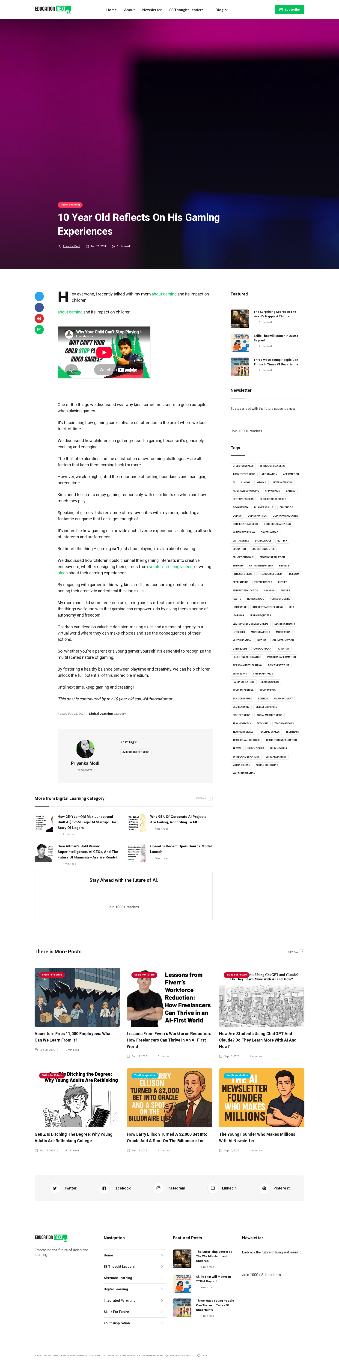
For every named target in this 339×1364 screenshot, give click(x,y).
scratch (156, 566)
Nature (261, 640)
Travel (237, 748)
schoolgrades (242, 698)
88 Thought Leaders (186, 9)
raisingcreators (244, 682)
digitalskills (241, 540)
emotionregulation (272, 557)
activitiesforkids (244, 474)
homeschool (255, 599)
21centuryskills (243, 466)
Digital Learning (70, 204)
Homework (240, 607)
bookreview (240, 507)
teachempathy (242, 723)
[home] (53, 9)
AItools (261, 482)
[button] (222, 10)
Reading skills (270, 682)
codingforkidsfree (285, 516)
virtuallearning (276, 757)
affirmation (269, 474)
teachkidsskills (243, 732)
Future (282, 582)
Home (111, 9)
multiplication (242, 640)
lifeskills (239, 632)
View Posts (85, 770)
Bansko (291, 491)
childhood (286, 507)
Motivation (283, 632)
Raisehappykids (263, 673)
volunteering (241, 765)
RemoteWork (268, 690)
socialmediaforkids (269, 715)
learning (238, 615)
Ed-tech (282, 540)
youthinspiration (244, 773)
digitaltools (263, 540)
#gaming (269, 590)
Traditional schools (246, 740)
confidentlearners (245, 524)
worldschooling (267, 765)
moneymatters (260, 632)
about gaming (164, 294)
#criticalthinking (244, 532)
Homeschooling (280, 599)
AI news (245, 482)
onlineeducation (283, 640)
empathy (238, 565)
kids (291, 607)
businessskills (264, 507)
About (129, 9)
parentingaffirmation (247, 657)
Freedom (293, 574)
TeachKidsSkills (269, 732)
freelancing (240, 582)
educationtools (243, 557)
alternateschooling (246, 491)
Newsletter (152, 9)
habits (237, 599)
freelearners (263, 582)
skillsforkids (241, 715)
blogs (63, 572)
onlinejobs (240, 648)
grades (285, 590)
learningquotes (260, 615)
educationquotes (263, 549)
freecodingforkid (270, 574)
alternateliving (283, 482)
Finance (284, 565)
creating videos (178, 566)
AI (234, 482)
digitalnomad (269, 532)
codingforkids (257, 516)
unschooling (255, 748)
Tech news (292, 732)
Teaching (262, 723)
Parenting (283, 648)
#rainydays (240, 673)
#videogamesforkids (135, 752)
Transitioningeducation (281, 740)
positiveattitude (278, 665)
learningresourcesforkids (250, 624)
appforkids (272, 491)
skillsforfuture (266, 707)
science (263, 698)
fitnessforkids (243, 574)
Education (239, 549)
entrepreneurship (261, 565)
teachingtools (284, 723)
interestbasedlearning (268, 607)
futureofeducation (245, 590)
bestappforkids (243, 499)
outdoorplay (262, 648)
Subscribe (292, 9)
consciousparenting (277, 524)
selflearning (241, 707)
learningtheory (284, 624)
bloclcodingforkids (273, 499)
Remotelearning (243, 690)
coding (237, 516)
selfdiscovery (283, 698)
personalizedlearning (247, 665)
